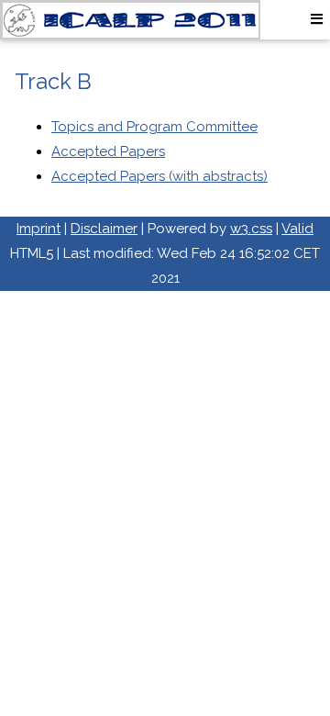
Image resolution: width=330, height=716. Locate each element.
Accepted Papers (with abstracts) (159, 176)
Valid (297, 228)
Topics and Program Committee (154, 126)
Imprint (38, 228)
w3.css (251, 228)
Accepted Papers (108, 151)
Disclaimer (104, 228)
